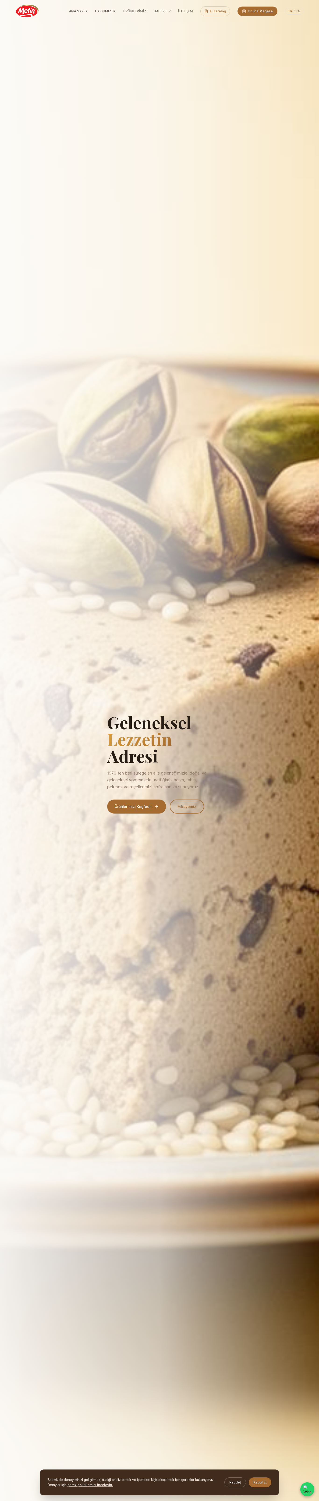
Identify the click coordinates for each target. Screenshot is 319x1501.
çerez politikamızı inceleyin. (90, 1485)
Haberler (162, 11)
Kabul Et (260, 1482)
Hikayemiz (187, 806)
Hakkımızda (105, 11)
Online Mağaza (260, 11)
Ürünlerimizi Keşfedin (133, 806)
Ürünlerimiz (134, 11)
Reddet (235, 1482)
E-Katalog (218, 11)
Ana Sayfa (78, 11)
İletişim (185, 11)
